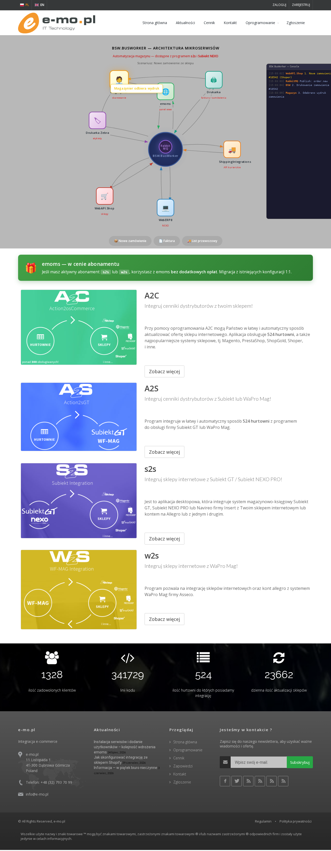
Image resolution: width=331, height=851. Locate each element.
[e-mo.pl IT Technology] (56, 22)
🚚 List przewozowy (202, 241)
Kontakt (230, 22)
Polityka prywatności (296, 821)
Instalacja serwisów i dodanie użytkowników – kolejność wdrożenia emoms (124, 747)
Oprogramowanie (260, 22)
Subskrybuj (300, 762)
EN (42, 5)
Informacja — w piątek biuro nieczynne (125, 768)
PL (27, 5)
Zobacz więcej (164, 371)
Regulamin (263, 821)
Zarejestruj (301, 5)
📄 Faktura (167, 241)
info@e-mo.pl (37, 794)
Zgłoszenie (296, 22)
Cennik (209, 22)
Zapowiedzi (183, 766)
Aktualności (185, 22)
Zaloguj (279, 5)
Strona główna (154, 22)
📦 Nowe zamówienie (130, 241)
